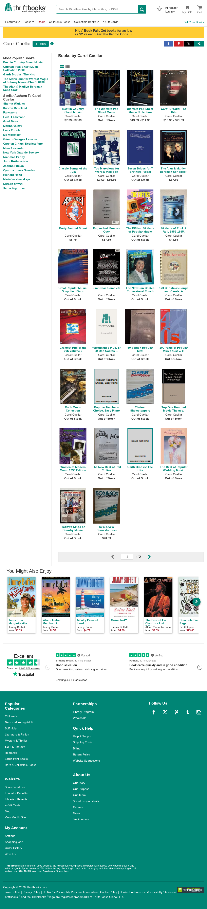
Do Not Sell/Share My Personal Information (70, 892)
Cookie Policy (108, 892)
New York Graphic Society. (21, 152)
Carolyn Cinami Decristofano (23, 143)
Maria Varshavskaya (17, 179)
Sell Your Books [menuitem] (194, 22)
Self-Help (11, 728)
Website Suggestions (86, 760)
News (76, 813)
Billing (76, 748)
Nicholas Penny (14, 157)
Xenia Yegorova (14, 188)
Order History (13, 848)
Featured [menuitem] (11, 21)
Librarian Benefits (16, 799)
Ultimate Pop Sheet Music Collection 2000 (21, 68)
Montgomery (12, 134)
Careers (78, 807)
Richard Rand (12, 174)
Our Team (79, 795)
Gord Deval (11, 121)
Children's (11, 716)
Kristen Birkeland (15, 108)
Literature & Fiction (17, 734)
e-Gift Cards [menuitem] (110, 21)
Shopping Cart (14, 841)
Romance (11, 752)
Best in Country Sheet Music (23, 62)
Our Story (79, 782)
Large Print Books (16, 758)
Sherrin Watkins (14, 103)
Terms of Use (11, 892)
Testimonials (81, 819)
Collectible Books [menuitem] (85, 21)
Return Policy (81, 754)
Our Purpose (81, 788)
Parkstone (10, 112)
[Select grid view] (61, 66)
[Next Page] (146, 557)
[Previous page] (116, 557)
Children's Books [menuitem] (59, 21)
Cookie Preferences (132, 892)
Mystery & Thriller (16, 740)
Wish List (10, 854)
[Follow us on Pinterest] (176, 712)
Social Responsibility (86, 801)
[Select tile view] (67, 66)
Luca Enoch (11, 130)
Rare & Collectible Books (20, 764)
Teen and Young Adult (19, 722)
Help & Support (82, 736)
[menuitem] (171, 8)
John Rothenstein (15, 161)
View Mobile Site (15, 817)
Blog (8, 811)
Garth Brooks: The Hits (19, 74)
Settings (10, 835)
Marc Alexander (13, 148)
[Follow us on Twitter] (165, 712)
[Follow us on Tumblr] (187, 712)
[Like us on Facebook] (154, 712)
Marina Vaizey (12, 125)
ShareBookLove (15, 787)
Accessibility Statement (161, 892)
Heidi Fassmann (14, 117)
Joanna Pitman (13, 165)
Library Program (83, 711)
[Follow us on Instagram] (199, 712)
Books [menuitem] (27, 21)
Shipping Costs (82, 742)
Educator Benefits (16, 793)
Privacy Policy (31, 892)
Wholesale (79, 718)
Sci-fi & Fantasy (15, 746)
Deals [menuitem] (41, 21)
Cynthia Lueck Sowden (19, 170)
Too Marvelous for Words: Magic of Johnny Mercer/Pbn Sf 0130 (25, 80)
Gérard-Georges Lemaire (20, 139)
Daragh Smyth (13, 183)
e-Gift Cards (12, 805)
